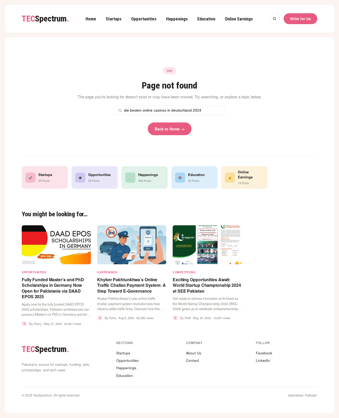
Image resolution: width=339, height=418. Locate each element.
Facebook (264, 352)
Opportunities (144, 18)
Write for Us (300, 18)
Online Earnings (239, 18)
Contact (192, 360)
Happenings (177, 18)
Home (91, 18)
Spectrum (45, 19)
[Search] (274, 19)
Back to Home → (170, 128)
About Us (193, 352)
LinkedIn (263, 360)
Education (206, 18)
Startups (114, 18)
